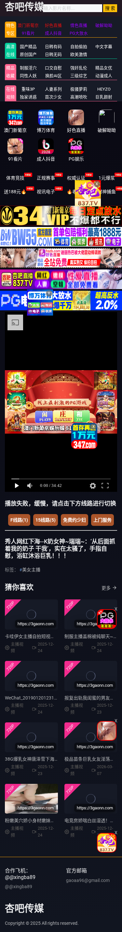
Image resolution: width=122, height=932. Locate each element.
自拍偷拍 (78, 46)
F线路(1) (19, 520)
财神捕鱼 (107, 191)
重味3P (28, 89)
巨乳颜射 (103, 97)
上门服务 (102, 520)
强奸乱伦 (78, 67)
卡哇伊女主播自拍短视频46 (32, 636)
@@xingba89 (18, 886)
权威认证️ (76, 178)
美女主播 (31, 569)
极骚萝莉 (78, 89)
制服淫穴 (28, 67)
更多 (106, 588)
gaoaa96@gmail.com (88, 880)
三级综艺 (78, 75)
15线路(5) (45, 520)
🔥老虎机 (76, 191)
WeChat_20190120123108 (32, 697)
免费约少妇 (74, 520)
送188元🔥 (15, 191)
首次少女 (53, 97)
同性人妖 (28, 75)
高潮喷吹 (78, 97)
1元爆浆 (107, 178)
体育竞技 (15, 178)
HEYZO (104, 89)
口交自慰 (53, 67)
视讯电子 (46, 191)
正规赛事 (46, 178)
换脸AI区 (53, 75)
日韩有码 (53, 46)
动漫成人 (103, 75)
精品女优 (103, 67)
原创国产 (28, 54)
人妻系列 (53, 89)
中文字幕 (103, 46)
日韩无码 (53, 54)
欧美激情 (78, 54)
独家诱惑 (28, 97)
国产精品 (28, 46)
